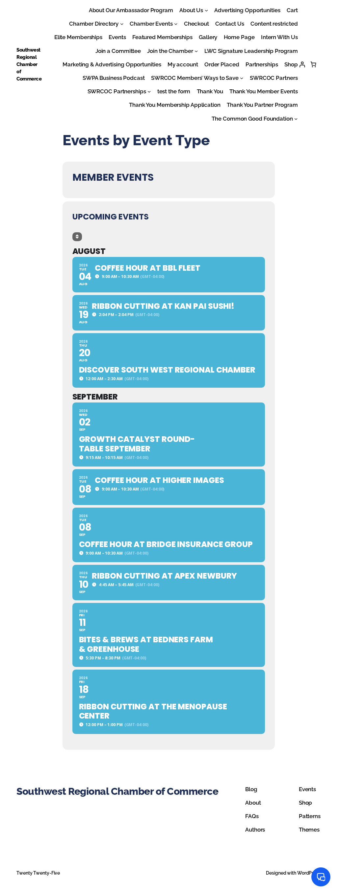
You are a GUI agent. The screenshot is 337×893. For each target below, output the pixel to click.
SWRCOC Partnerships (117, 91)
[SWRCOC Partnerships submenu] (149, 91)
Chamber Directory (93, 23)
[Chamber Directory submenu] (121, 23)
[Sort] (77, 236)
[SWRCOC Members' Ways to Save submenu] (241, 78)
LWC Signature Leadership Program (251, 51)
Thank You (210, 91)
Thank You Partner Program (262, 105)
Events (117, 37)
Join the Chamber (170, 51)
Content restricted (274, 23)
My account (183, 64)
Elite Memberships (78, 37)
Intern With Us (279, 37)
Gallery (208, 37)
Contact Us (229, 23)
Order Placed (221, 64)
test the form (174, 91)
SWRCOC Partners (274, 78)
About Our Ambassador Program (131, 10)
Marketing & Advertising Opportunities (112, 64)
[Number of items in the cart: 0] (313, 64)
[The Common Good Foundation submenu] (296, 118)
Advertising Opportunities (247, 10)
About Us (191, 10)
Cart (292, 10)
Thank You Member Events (263, 91)
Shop (291, 64)
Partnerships (262, 64)
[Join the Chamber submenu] (196, 50)
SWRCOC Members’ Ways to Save (195, 78)
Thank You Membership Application (174, 105)
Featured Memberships (162, 37)
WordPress (309, 873)
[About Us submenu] (206, 10)
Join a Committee (118, 51)
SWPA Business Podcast (114, 78)
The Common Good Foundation (252, 118)
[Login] (302, 64)
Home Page (239, 37)
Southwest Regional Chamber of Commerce (28, 64)
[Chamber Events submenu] (175, 23)
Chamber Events (151, 23)
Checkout (196, 23)
